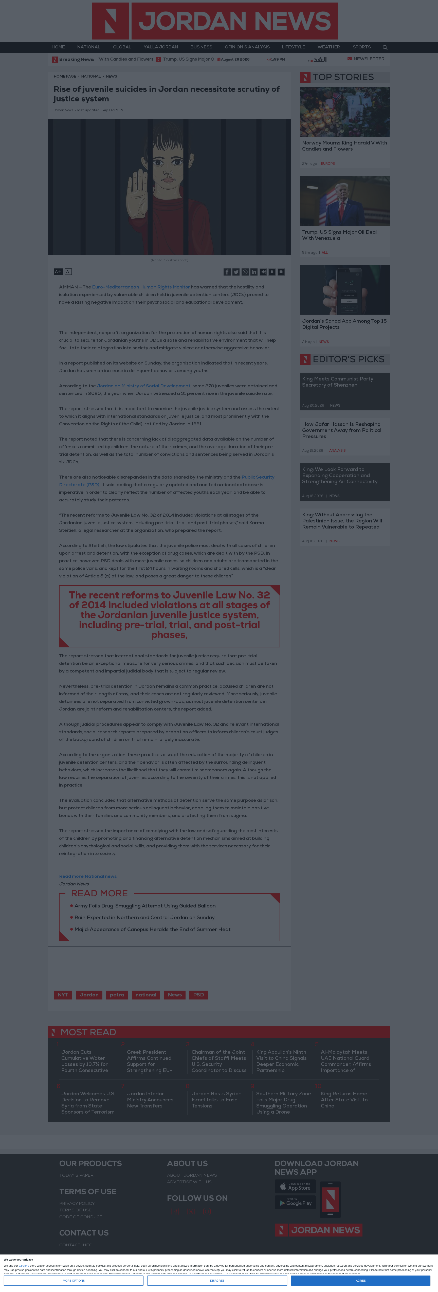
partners (24, 1265)
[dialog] (219, 1273)
